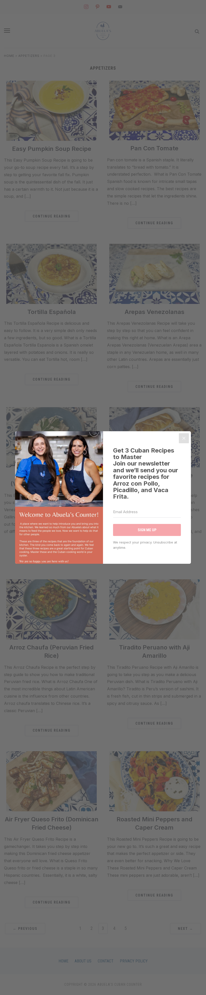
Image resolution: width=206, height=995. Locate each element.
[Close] (184, 438)
